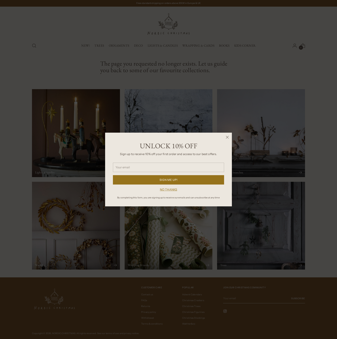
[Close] (227, 137)
